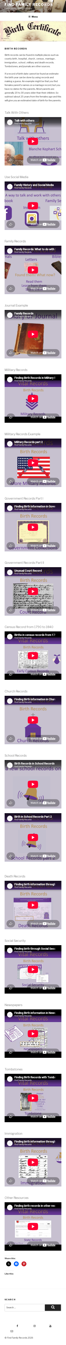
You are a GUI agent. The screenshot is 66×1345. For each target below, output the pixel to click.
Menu (35, 16)
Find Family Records (29, 4)
